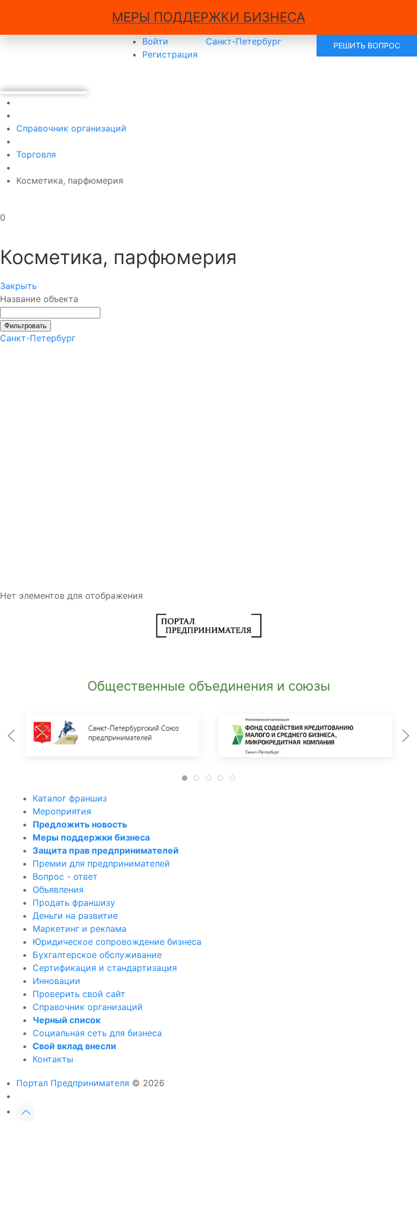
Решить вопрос (366, 45)
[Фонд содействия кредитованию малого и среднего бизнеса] (304, 734)
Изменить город (162, 1140)
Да (84, 1140)
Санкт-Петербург (37, 338)
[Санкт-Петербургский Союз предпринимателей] (112, 734)
